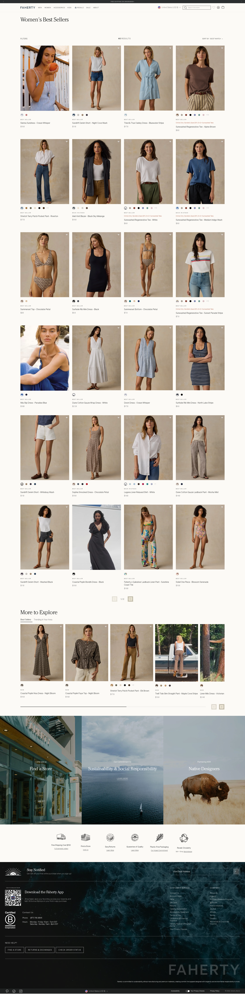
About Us (213, 893)
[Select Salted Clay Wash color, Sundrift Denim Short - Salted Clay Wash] (82, 114)
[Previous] (3, 2)
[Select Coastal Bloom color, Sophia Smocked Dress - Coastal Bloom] (78, 484)
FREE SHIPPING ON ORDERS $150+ (122, 1)
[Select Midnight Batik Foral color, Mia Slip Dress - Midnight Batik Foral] (26, 394)
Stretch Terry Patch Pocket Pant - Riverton (39, 216)
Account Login (176, 896)
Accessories (59, 7)
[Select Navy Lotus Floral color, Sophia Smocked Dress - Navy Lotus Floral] (82, 484)
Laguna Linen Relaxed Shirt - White (139, 492)
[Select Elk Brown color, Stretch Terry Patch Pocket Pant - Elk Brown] (26, 208)
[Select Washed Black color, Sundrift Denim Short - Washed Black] (86, 114)
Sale (88, 7)
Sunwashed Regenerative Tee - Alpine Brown (196, 126)
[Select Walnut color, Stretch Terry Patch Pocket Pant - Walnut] (43, 208)
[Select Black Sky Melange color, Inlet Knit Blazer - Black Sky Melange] (73, 208)
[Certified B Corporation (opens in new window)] (10, 920)
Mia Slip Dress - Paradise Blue (33, 402)
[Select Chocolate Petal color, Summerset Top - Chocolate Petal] (21, 301)
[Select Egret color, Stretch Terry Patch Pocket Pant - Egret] (34, 208)
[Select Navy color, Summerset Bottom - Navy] (138, 301)
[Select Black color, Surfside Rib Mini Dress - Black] (73, 301)
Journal (213, 909)
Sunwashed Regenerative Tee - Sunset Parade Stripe (199, 313)
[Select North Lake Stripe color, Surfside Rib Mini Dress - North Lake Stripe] (78, 301)
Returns (173, 906)
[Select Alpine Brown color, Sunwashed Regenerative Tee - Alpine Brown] (177, 114)
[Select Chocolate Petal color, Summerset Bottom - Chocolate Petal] (125, 301)
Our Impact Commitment (159, 850)
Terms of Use (175, 915)
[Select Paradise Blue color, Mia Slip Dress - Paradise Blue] (21, 394)
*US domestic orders (61, 849)
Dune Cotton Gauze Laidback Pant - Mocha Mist (197, 492)
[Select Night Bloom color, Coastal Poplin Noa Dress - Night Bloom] (21, 685)
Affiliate (213, 912)
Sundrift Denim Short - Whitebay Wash (37, 492)
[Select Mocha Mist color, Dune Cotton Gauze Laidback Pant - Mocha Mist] (177, 484)
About (96, 7)
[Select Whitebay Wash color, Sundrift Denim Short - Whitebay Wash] (78, 114)
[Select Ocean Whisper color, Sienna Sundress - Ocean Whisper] (21, 114)
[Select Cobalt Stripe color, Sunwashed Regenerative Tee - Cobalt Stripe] (194, 114)
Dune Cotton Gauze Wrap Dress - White (90, 402)
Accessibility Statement (179, 912)
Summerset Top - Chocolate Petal (35, 309)
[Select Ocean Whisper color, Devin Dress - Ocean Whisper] (125, 394)
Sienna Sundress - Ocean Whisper (35, 123)
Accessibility (175, 991)
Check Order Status (69, 950)
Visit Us (41, 778)
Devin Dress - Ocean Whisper (137, 402)
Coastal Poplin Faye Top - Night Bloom (82, 693)
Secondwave (188, 851)
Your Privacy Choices (178, 929)
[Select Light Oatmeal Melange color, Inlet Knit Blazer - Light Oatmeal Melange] (78, 208)
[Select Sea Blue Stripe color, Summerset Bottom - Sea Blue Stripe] (129, 301)
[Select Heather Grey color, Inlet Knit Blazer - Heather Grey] (82, 208)
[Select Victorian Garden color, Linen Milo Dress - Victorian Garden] (201, 685)
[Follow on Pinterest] (7, 991)
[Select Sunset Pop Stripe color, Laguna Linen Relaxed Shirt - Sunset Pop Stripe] (142, 484)
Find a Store (14, 950)
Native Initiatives (216, 906)
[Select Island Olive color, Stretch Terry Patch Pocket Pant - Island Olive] (30, 208)
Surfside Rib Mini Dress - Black (85, 309)
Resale (80, 7)
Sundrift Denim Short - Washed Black (36, 582)
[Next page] (130, 599)
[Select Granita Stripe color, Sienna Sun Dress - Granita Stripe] (26, 114)
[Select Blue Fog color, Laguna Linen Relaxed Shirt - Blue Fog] (129, 484)
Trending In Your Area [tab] (43, 619)
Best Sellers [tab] (25, 619)
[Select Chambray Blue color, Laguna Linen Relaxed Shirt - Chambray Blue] (134, 484)
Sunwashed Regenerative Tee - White (140, 219)
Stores (212, 915)
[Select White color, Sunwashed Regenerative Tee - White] (125, 208)
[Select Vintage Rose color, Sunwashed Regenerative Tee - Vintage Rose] (203, 114)
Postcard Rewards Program (221, 899)
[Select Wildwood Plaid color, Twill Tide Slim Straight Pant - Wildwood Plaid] (161, 685)
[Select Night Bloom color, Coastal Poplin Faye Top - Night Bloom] (66, 685)
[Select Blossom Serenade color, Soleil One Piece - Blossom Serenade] (177, 573)
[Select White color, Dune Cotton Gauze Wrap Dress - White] (73, 394)
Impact (213, 896)
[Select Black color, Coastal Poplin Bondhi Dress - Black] (73, 573)
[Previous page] (114, 599)
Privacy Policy (214, 991)
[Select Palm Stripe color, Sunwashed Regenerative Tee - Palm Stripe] (199, 114)
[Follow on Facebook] (14, 991)
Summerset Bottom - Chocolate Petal (140, 309)
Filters (23, 39)
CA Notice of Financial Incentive (179, 919)
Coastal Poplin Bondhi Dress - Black (88, 582)
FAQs (172, 899)
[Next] (241, 2)
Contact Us (174, 893)
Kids (69, 7)
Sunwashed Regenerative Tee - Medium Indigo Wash (199, 219)
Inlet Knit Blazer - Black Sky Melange (88, 216)
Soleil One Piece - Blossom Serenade (192, 582)
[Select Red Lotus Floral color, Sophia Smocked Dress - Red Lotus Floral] (86, 484)
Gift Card (173, 903)
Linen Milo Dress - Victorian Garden (215, 693)
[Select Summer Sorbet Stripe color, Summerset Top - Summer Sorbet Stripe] (26, 301)
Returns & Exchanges (40, 950)
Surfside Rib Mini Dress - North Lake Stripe (194, 402)
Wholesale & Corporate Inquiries (219, 923)
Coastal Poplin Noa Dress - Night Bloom (38, 693)
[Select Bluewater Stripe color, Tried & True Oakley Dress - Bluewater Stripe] (125, 114)
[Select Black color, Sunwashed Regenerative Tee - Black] (190, 114)
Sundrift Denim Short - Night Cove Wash (89, 123)
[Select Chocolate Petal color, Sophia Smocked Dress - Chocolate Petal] (73, 484)
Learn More (122, 778)
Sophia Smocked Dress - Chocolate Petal (90, 492)
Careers (213, 918)
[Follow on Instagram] (21, 991)
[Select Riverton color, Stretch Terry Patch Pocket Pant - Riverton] (21, 208)
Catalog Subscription (178, 909)
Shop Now (204, 778)
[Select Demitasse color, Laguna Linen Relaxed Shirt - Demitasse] (138, 484)
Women (48, 7)
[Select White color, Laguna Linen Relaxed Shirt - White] (125, 484)
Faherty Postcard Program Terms (180, 925)
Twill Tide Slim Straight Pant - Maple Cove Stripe (176, 693)
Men (40, 7)
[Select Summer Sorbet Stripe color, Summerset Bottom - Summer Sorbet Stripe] (134, 301)
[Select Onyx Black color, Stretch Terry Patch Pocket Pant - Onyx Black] (39, 208)
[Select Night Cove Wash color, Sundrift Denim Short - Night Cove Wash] (73, 114)
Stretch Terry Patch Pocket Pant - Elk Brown (129, 690)
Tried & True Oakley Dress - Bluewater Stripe (144, 123)
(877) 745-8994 (36, 918)
